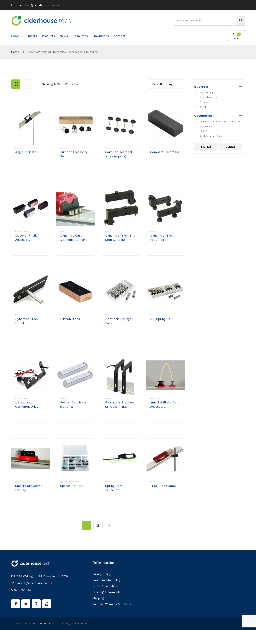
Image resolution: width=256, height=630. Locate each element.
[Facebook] (15, 603)
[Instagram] (36, 603)
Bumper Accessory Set (74, 154)
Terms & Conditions (105, 586)
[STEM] (195, 106)
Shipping (98, 598)
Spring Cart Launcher (113, 488)
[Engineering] (195, 91)
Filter (206, 146)
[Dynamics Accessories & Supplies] (195, 120)
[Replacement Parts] (195, 135)
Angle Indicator (26, 152)
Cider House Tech (48, 623)
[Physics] (195, 101)
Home (15, 51)
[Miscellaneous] (195, 96)
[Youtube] (46, 603)
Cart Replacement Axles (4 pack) (118, 154)
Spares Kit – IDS (72, 486)
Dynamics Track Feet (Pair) (162, 238)
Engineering (19, 231)
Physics (18, 148)
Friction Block (70, 319)
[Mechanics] (195, 125)
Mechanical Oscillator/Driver (27, 404)
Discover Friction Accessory (27, 238)
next (109, 525)
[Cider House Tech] (41, 20)
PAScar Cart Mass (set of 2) (73, 404)
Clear (230, 146)
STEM (77, 482)
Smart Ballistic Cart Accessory (164, 404)
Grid (15, 84)
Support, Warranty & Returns (111, 604)
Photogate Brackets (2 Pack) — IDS (120, 404)
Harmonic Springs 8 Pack (119, 321)
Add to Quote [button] (29, 168)
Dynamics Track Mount (27, 321)
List (26, 84)
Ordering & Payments (106, 592)
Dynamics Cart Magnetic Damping (73, 238)
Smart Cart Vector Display (28, 488)
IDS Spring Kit (160, 319)
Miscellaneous (110, 148)
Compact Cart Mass (164, 152)
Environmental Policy (106, 580)
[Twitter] (25, 603)
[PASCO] (195, 130)
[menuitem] (15, 35)
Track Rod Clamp (163, 486)
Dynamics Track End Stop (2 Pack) (120, 238)
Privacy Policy (101, 574)
